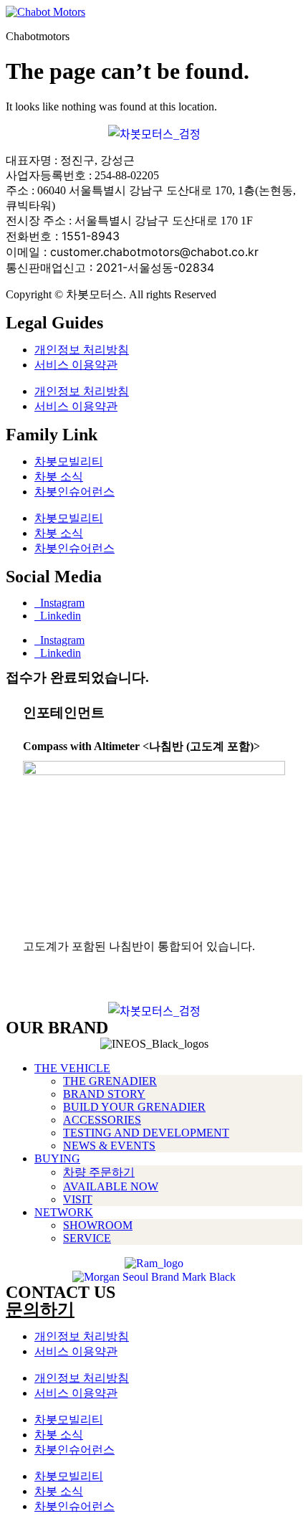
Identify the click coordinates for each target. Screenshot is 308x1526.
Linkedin (57, 616)
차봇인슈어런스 (74, 491)
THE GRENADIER (110, 1081)
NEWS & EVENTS (109, 1145)
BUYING (57, 1158)
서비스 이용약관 (75, 365)
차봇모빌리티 (68, 461)
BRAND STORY (104, 1094)
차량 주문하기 (99, 1172)
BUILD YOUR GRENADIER (134, 1107)
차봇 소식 (58, 476)
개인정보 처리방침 (81, 349)
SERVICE (87, 1238)
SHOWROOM (98, 1225)
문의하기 (40, 1309)
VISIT (77, 1199)
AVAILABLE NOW (110, 1186)
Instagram (59, 603)
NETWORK (63, 1212)
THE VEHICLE (72, 1068)
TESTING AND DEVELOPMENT (146, 1133)
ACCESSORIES (102, 1120)
